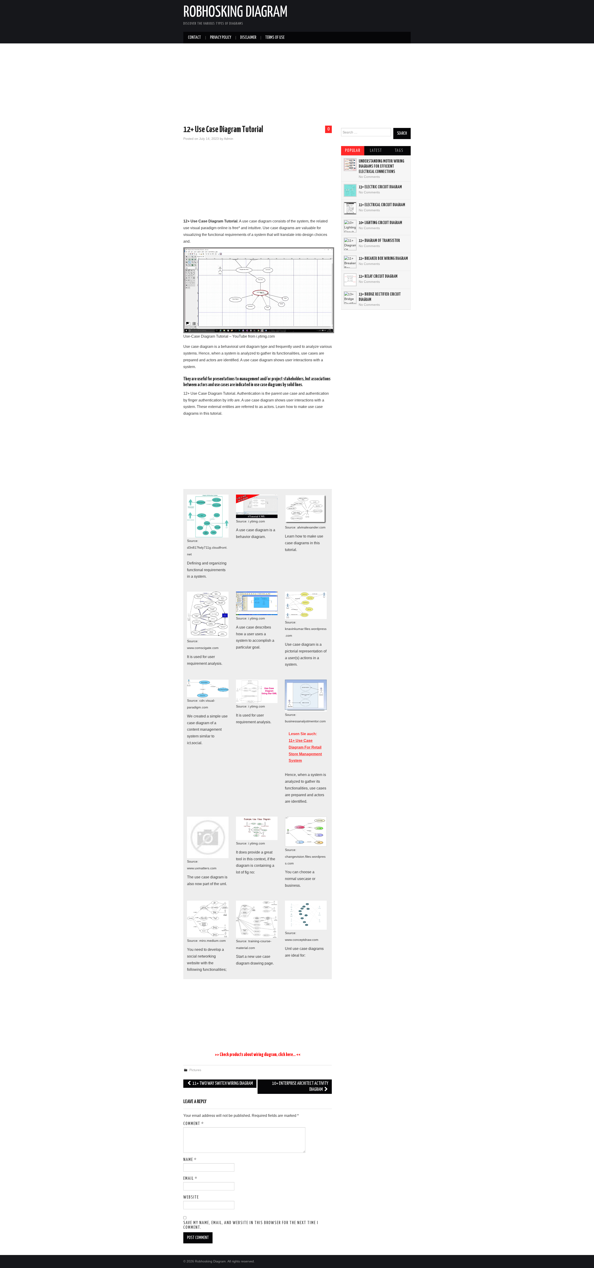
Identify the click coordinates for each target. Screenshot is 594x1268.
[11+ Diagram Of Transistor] (350, 244)
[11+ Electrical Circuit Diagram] (350, 208)
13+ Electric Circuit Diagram (380, 187)
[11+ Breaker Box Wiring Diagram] (350, 262)
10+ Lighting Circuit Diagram (380, 223)
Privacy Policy (220, 38)
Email (190, 1179)
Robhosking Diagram (235, 12)
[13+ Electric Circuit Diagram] (350, 190)
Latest (376, 151)
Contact (194, 38)
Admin (228, 138)
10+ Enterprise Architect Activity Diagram (300, 1086)
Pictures (195, 1070)
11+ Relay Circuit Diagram (378, 276)
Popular (352, 151)
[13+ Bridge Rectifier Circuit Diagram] (350, 297)
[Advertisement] (297, 85)
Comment (193, 1124)
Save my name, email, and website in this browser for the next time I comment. (250, 1225)
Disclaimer (248, 38)
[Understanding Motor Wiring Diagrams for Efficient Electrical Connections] (350, 164)
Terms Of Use (274, 38)
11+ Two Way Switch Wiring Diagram (222, 1083)
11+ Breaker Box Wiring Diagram (383, 259)
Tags (399, 151)
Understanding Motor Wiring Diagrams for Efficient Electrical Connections (381, 166)
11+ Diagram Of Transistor (379, 241)
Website (191, 1197)
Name (190, 1160)
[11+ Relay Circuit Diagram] (350, 280)
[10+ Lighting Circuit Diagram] (350, 226)
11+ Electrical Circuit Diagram (382, 205)
